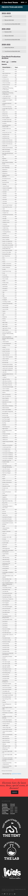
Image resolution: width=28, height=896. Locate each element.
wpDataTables (16, 774)
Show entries (9, 62)
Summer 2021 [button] (7, 31)
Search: (4, 64)
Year (16, 67)
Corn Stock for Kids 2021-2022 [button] (12, 39)
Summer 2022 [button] (8, 16)
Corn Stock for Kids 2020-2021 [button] (12, 51)
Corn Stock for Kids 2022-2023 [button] (12, 24)
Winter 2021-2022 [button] (9, 35)
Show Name (6, 67)
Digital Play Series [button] (9, 47)
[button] (24, 2)
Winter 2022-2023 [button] (9, 20)
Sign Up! (14, 792)
